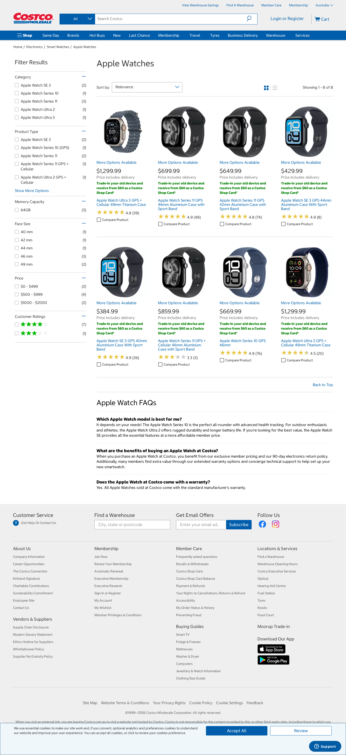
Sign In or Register (107, 593)
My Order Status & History (195, 608)
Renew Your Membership (113, 564)
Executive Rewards (108, 586)
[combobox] (77, 18)
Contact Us (21, 608)
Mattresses (184, 649)
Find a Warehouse (114, 515)
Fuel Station (266, 593)
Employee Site (23, 600)
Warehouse (275, 35)
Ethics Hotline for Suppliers (33, 642)
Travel (194, 35)
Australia (322, 5)
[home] (33, 18)
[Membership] (180, 35)
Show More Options (32, 190)
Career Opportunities (28, 564)
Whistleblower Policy (28, 649)
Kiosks (262, 608)
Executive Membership (111, 578)
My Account (103, 600)
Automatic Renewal (108, 571)
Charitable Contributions (31, 586)
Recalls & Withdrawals (192, 564)
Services (302, 35)
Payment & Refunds (190, 586)
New (117, 35)
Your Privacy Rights (169, 702)
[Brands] (80, 35)
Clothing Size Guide (190, 678)
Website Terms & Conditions (125, 702)
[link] (123, 155)
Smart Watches (58, 47)
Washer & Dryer (187, 656)
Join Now (101, 557)
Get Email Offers (195, 515)
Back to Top (323, 384)
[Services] (311, 35)
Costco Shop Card (189, 571)
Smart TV (183, 634)
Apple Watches (84, 47)
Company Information (29, 557)
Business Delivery (243, 35)
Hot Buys (97, 35)
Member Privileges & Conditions (118, 615)
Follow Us (268, 515)
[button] (252, 18)
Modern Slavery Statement (32, 634)
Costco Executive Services (276, 571)
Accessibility (185, 600)
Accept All (236, 730)
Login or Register (287, 18)
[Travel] (201, 35)
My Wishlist (102, 608)
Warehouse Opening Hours (277, 564)
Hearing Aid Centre (271, 586)
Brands (73, 35)
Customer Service (33, 515)
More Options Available (117, 162)
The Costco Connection (30, 571)
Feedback (255, 702)
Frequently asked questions (196, 557)
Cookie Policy (200, 702)
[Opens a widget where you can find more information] (325, 747)
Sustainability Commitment (33, 593)
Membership (168, 35)
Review (301, 730)
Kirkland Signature (26, 578)
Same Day (51, 35)
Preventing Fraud (188, 615)
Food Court (265, 615)
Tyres (215, 35)
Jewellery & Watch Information (198, 671)
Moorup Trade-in (273, 626)
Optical (262, 578)
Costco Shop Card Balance (195, 578)
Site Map (90, 702)
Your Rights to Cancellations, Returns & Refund (210, 593)
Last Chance (139, 35)
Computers (184, 664)
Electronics (34, 47)
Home (17, 47)
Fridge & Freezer (188, 642)
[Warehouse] (286, 35)
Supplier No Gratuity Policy (33, 656)
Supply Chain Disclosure (31, 627)
